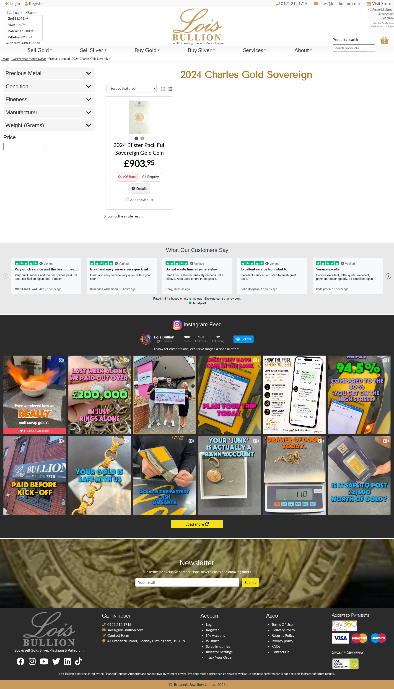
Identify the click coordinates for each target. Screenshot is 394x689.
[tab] (9, 12)
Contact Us (280, 652)
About (301, 50)
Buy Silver (200, 50)
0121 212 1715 (119, 624)
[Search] (334, 55)
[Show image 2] (142, 138)
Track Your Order (219, 657)
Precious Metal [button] (23, 73)
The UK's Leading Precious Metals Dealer (197, 43)
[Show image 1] (136, 138)
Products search (345, 39)
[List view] (169, 88)
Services (253, 50)
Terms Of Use (282, 624)
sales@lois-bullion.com (125, 630)
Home (5, 58)
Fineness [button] (16, 99)
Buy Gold (145, 50)
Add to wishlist (141, 199)
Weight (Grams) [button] (24, 125)
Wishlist (212, 641)
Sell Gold (38, 50)
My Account (215, 635)
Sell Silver (92, 50)
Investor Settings (219, 652)
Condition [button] (17, 86)
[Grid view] (163, 88)
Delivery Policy (283, 630)
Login (15, 3)
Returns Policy (283, 635)
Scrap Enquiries (218, 646)
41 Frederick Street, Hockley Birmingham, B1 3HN (146, 641)
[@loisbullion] (145, 339)
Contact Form (118, 635)
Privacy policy (282, 641)
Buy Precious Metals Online (28, 58)
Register (36, 3)
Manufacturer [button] (21, 112)
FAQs (276, 646)
